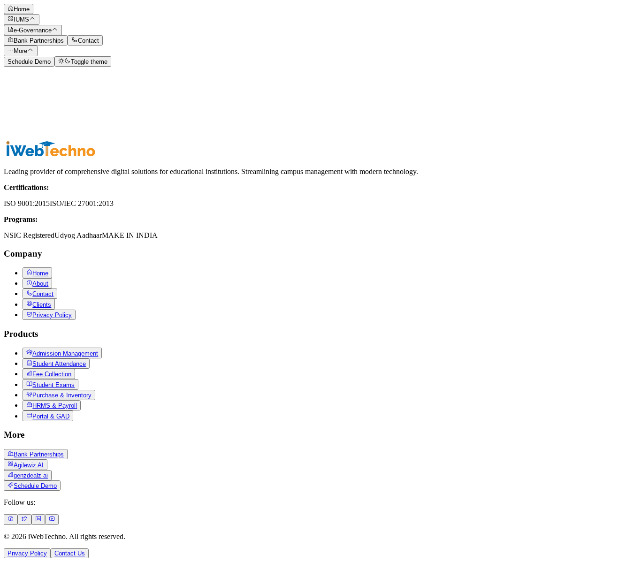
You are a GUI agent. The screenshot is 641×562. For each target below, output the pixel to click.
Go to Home (24, 134)
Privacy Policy (27, 553)
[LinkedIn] (38, 520)
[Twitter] (24, 520)
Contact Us (69, 553)
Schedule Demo (29, 61)
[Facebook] (11, 520)
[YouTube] (52, 520)
